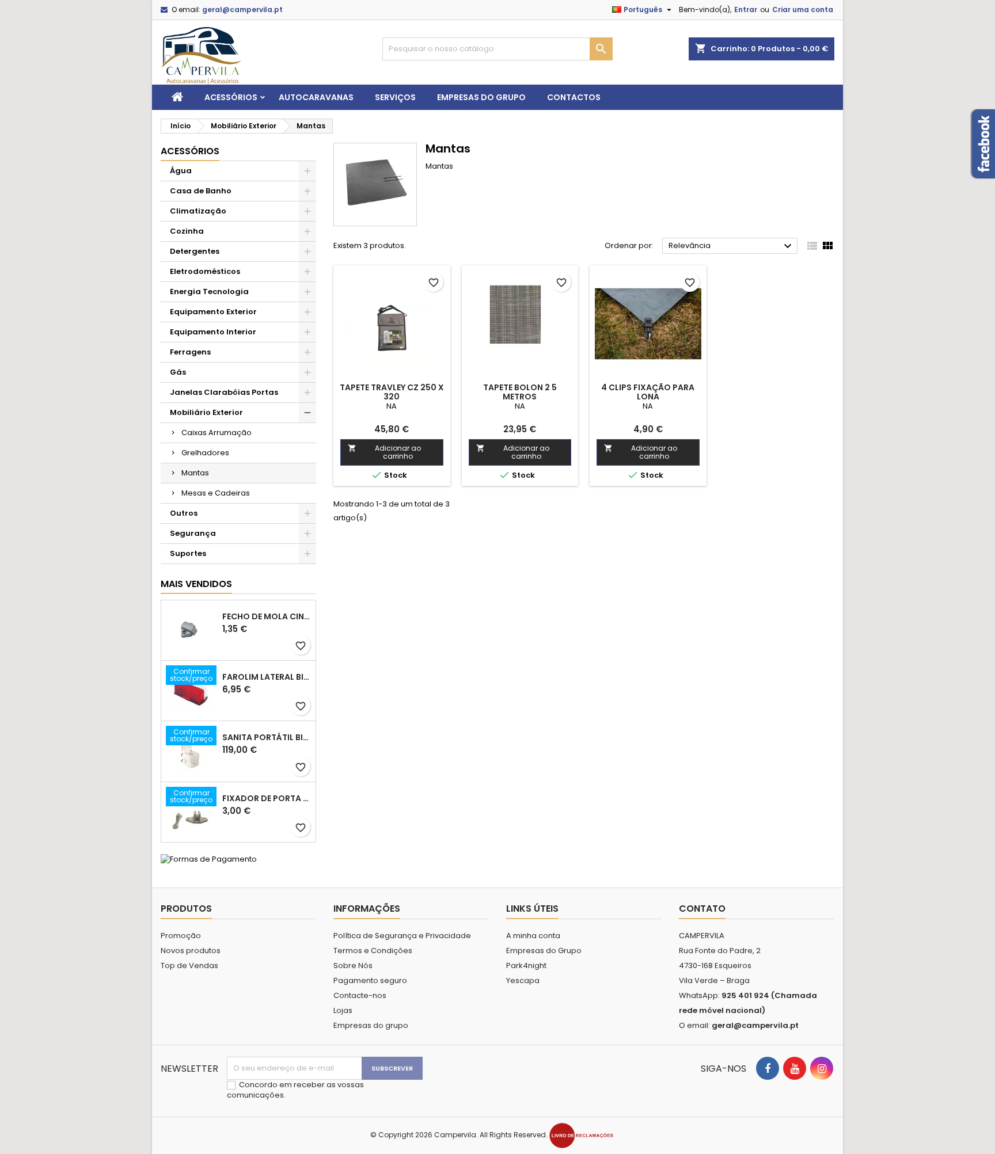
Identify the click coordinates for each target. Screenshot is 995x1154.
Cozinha (187, 231)
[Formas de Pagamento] (209, 859)
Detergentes (194, 251)
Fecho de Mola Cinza (266, 616)
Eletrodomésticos (205, 271)
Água (181, 170)
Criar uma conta (802, 9)
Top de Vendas (189, 965)
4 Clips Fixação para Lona (647, 392)
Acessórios (230, 97)
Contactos (574, 97)
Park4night (526, 965)
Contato (702, 908)
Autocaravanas (316, 97)
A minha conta (533, 935)
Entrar (745, 9)
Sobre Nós (353, 965)
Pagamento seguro (370, 980)
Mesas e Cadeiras (215, 493)
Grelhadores (205, 452)
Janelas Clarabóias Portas (224, 392)
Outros (184, 513)
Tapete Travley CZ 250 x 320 (392, 392)
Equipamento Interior (213, 331)
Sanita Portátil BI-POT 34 (266, 737)
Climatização (198, 210)
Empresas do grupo (481, 97)
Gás (178, 372)
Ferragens (190, 351)
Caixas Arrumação (216, 432)
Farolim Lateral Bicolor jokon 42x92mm (266, 676)
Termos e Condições (372, 950)
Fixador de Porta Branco (266, 798)
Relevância (732, 246)
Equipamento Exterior (213, 311)
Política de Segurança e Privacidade (402, 935)
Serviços (395, 97)
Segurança (193, 533)
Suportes (188, 553)
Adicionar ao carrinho (384, 452)
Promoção (181, 935)
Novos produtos (191, 950)
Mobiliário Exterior (206, 412)
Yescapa (523, 980)
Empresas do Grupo (544, 950)
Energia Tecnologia (209, 291)
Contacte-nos (359, 995)
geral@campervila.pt (242, 9)
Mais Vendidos (196, 584)
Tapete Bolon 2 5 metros (520, 392)
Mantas (195, 472)
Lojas (342, 1010)
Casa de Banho (200, 190)
